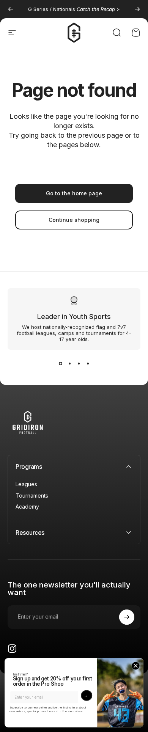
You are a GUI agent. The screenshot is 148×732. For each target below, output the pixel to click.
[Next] (137, 9)
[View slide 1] (60, 363)
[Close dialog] (136, 666)
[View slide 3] (78, 363)
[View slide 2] (69, 363)
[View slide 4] (87, 363)
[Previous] (10, 9)
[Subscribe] (126, 617)
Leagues (26, 484)
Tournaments (32, 495)
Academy (27, 506)
